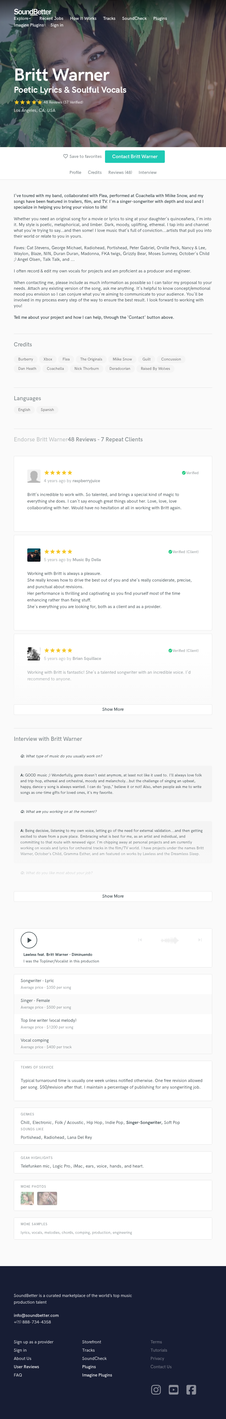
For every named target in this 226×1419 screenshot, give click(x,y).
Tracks (109, 18)
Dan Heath (27, 368)
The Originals (91, 359)
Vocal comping (35, 1040)
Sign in (56, 25)
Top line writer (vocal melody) (48, 1020)
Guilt (146, 359)
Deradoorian (119, 368)
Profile (75, 172)
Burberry (25, 359)
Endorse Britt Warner (41, 439)
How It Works (83, 18)
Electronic (42, 1122)
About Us (22, 1358)
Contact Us (161, 1367)
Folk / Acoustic (69, 1122)
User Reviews (26, 1367)
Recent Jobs (51, 18)
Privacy (157, 1358)
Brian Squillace (86, 658)
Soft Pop (172, 1122)
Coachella (55, 368)
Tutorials (158, 1350)
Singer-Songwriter (143, 1122)
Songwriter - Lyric (37, 980)
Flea (66, 359)
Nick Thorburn (86, 368)
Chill (25, 1122)
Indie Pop (114, 1122)
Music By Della (86, 560)
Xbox (48, 359)
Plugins (160, 18)
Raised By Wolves (155, 368)
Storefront (91, 1342)
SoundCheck (134, 18)
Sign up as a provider (33, 1342)
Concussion (171, 359)
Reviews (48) (120, 172)
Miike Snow (122, 359)
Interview (148, 172)
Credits (95, 172)
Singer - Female (35, 1000)
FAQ (18, 1375)
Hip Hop (94, 1122)
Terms (156, 1342)
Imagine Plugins (29, 25)
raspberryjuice (86, 481)
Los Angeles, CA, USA (34, 110)
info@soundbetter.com (36, 1315)
